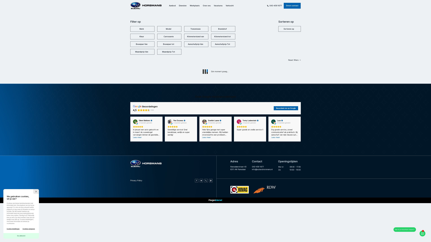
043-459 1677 (275, 6)
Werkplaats (195, 6)
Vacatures (218, 6)
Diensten (183, 6)
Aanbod (172, 6)
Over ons (207, 6)
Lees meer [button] (172, 137)
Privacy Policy (136, 180)
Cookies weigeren (29, 229)
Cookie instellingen (13, 229)
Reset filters (293, 60)
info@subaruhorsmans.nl (262, 169)
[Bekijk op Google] (135, 121)
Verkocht (230, 6)
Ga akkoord (21, 236)
